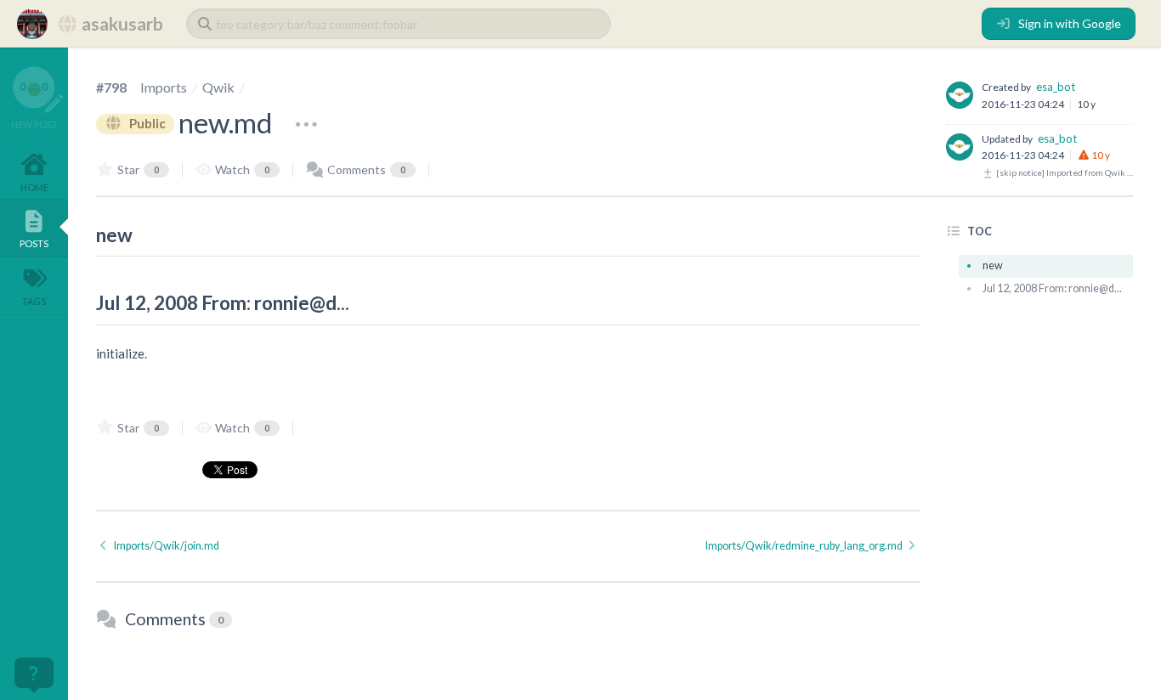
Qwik (218, 87)
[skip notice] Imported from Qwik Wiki (1063, 172)
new (993, 265)
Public (146, 123)
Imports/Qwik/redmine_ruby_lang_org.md (804, 545)
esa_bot (1055, 86)
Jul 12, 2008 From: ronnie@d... (1052, 288)
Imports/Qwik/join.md (165, 545)
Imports (163, 87)
